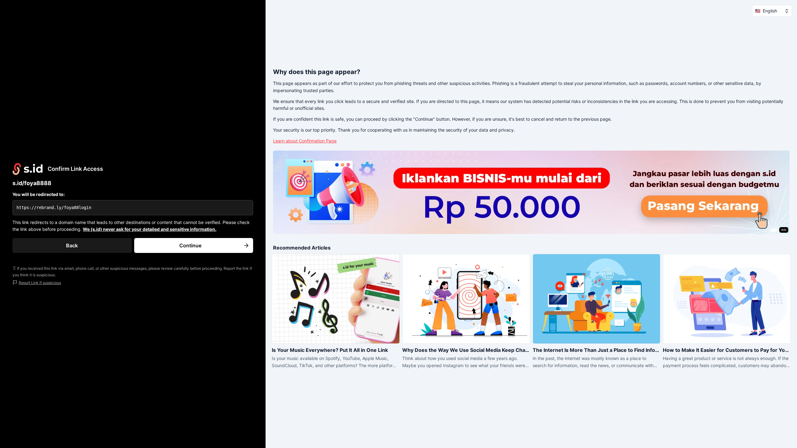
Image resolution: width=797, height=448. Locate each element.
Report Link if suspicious (40, 282)
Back (72, 245)
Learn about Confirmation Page (305, 140)
